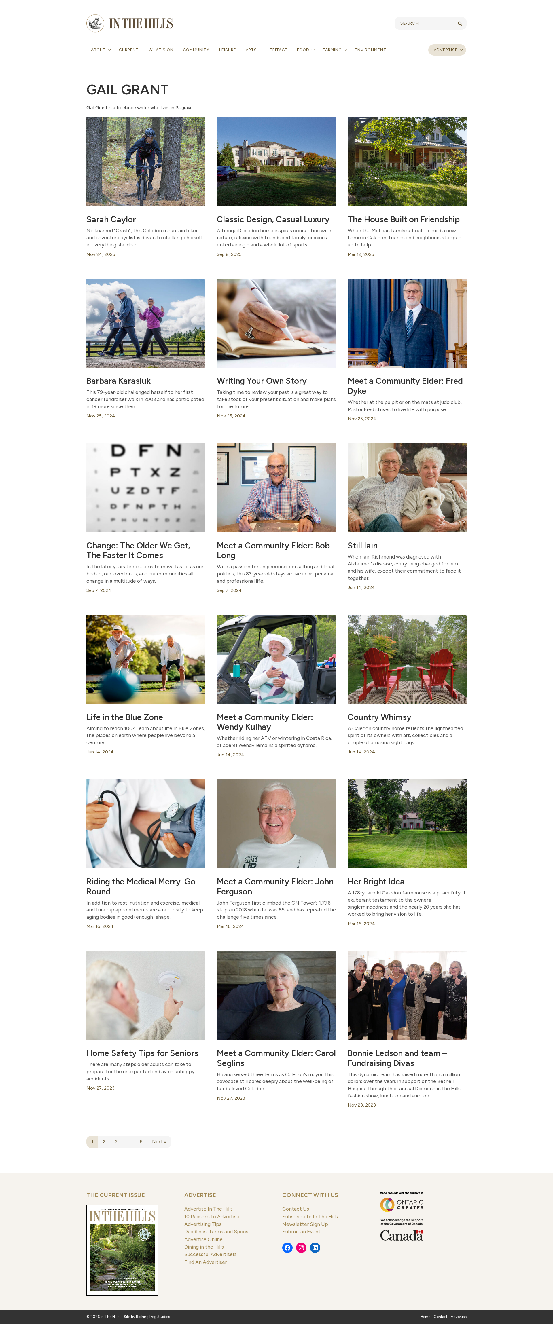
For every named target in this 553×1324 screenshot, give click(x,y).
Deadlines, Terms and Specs (216, 1231)
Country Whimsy (379, 717)
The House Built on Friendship (404, 219)
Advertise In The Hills (208, 1209)
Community (196, 50)
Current (129, 50)
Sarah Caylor (111, 219)
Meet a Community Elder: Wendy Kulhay (265, 722)
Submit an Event (301, 1231)
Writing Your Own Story (262, 381)
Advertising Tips (202, 1224)
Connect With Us (310, 1195)
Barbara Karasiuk (118, 381)
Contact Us (295, 1209)
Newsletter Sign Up (305, 1224)
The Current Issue (115, 1195)
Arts (251, 50)
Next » (159, 1141)
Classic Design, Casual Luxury (273, 219)
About (99, 50)
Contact (440, 1316)
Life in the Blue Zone (124, 717)
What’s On (161, 50)
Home (425, 1316)
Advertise (446, 50)
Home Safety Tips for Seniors (142, 1053)
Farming (333, 50)
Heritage (277, 50)
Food (303, 50)
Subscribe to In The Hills (310, 1216)
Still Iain (363, 545)
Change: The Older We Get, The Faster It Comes (138, 551)
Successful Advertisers (210, 1254)
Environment (370, 50)
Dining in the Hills (204, 1247)
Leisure (227, 50)
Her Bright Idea (376, 881)
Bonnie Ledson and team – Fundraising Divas (397, 1058)
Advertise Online (203, 1239)
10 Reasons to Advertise (211, 1216)
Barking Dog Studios (153, 1316)
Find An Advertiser (205, 1262)
